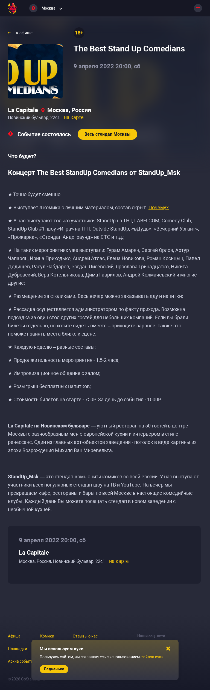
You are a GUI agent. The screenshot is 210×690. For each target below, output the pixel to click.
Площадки (17, 649)
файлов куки (152, 657)
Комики (47, 636)
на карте (74, 117)
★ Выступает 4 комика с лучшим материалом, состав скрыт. (88, 207)
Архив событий (21, 661)
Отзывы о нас (85, 636)
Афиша (14, 636)
